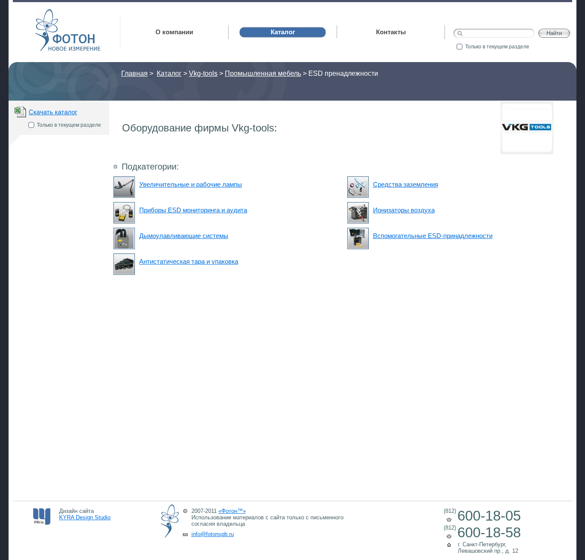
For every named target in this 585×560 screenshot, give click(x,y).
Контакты (391, 32)
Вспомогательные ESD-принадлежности (432, 235)
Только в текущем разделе (497, 47)
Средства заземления (405, 184)
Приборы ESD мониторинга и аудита (193, 210)
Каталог (169, 73)
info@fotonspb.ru (212, 534)
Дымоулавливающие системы (183, 235)
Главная (134, 73)
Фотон (47, 13)
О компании (174, 32)
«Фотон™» (232, 511)
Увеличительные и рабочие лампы (190, 184)
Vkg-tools (203, 73)
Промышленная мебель (263, 73)
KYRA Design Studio (84, 517)
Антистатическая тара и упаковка (188, 261)
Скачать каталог (53, 112)
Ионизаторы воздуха (404, 210)
